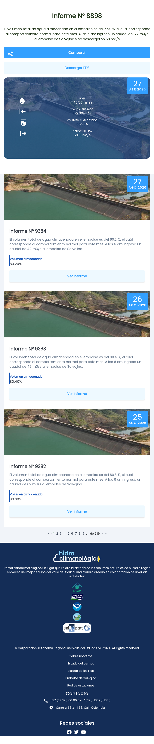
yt (83, 732)
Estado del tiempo (80, 663)
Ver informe (77, 276)
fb (69, 732)
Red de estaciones (80, 685)
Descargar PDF (77, 67)
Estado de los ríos (81, 671)
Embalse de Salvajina (80, 678)
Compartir (77, 52)
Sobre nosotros (80, 656)
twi (76, 732)
